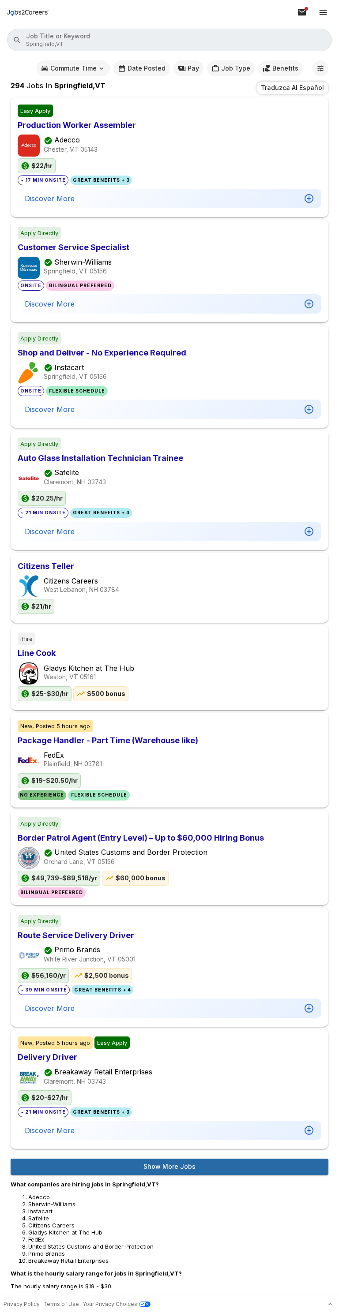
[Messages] (302, 12)
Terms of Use (61, 1304)
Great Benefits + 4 (101, 513)
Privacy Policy (22, 1304)
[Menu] (323, 12)
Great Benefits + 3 (101, 180)
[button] (169, 40)
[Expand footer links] (330, 1304)
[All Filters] (320, 68)
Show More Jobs (169, 1166)
